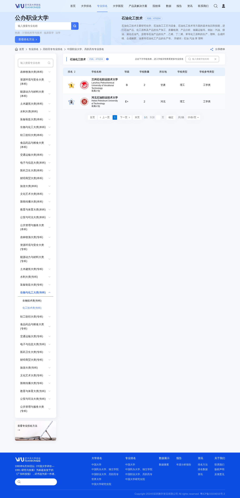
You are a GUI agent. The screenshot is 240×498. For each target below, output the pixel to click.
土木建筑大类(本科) (31, 103)
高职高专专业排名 (53, 49)
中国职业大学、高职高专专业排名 (85, 49)
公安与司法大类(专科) (33, 398)
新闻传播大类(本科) (31, 201)
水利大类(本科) (29, 111)
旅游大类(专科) (29, 367)
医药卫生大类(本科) (31, 170)
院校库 (157, 5)
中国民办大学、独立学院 (105, 469)
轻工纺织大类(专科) (31, 316)
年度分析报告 (183, 464)
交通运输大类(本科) (31, 154)
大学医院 (118, 5)
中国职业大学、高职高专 (105, 474)
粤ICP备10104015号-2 (212, 494)
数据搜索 (164, 464)
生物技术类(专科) (31, 300)
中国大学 (96, 464)
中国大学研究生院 (101, 484)
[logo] (28, 6)
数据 (168, 5)
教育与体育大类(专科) (33, 391)
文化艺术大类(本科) (31, 193)
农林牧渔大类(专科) (31, 237)
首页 (73, 5)
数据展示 (164, 458)
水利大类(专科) (29, 276)
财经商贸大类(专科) (31, 359)
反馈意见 (219, 474)
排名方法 (203, 464)
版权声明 (219, 469)
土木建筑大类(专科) (31, 268)
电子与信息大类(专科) (33, 344)
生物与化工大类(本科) (33, 127)
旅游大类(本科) (29, 186)
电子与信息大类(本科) (33, 162)
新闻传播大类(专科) (31, 383)
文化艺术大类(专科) (31, 375)
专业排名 (102, 5)
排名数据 (203, 469)
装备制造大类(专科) (31, 284)
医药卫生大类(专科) (31, 351)
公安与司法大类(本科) (33, 217)
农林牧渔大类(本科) (31, 71)
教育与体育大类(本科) (33, 209)
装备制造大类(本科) (31, 119)
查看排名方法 (26, 39)
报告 (179, 5)
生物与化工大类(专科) (33, 292)
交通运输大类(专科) (31, 336)
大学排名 (86, 5)
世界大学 (96, 479)
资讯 (190, 5)
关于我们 (220, 458)
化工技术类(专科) (31, 308)
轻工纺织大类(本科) (31, 134)
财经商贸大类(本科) (31, 178)
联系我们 (203, 5)
